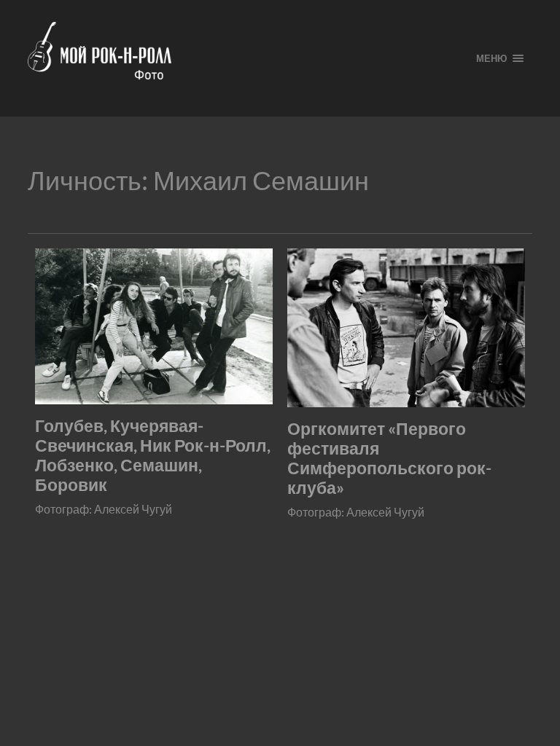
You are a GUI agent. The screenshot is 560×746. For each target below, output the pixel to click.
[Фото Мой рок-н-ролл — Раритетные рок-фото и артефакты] (240, 58)
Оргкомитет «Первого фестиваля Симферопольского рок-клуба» (389, 458)
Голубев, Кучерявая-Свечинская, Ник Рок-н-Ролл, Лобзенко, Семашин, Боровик (153, 455)
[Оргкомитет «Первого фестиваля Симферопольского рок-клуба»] (406, 327)
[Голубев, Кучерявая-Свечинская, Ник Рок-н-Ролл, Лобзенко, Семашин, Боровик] (154, 326)
